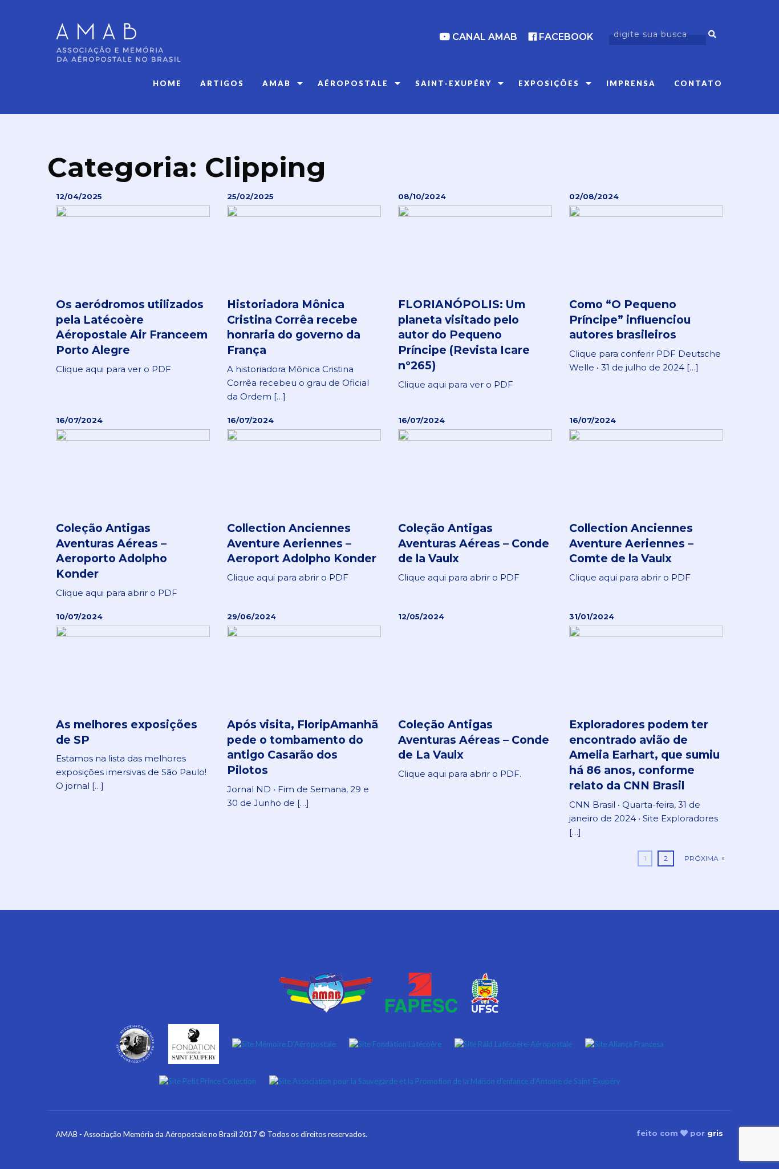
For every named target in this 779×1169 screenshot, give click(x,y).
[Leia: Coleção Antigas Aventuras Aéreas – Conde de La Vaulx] (475, 696)
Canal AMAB (483, 36)
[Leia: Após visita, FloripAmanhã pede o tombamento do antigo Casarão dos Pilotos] (304, 710)
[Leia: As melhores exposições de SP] (133, 702)
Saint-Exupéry (453, 83)
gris (715, 1133)
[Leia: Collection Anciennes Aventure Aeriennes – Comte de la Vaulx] (646, 499)
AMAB (276, 83)
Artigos (222, 83)
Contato (698, 83)
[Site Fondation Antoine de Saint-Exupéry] (193, 1042)
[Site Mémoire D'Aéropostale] (284, 1042)
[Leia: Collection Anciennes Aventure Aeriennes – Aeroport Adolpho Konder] (304, 499)
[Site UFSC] (485, 991)
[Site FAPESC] (421, 991)
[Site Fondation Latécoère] (395, 1042)
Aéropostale (353, 83)
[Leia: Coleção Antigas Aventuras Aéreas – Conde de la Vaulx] (475, 499)
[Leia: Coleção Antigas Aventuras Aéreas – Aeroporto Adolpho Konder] (133, 507)
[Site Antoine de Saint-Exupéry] (135, 1042)
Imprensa (631, 83)
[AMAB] (161, 42)
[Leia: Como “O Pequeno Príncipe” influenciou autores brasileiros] (646, 282)
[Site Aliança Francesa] (624, 1042)
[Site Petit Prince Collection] (207, 1080)
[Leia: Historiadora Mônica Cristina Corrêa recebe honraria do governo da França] (304, 297)
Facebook (565, 36)
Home (167, 83)
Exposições (548, 83)
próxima (701, 858)
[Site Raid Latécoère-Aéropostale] (513, 1042)
